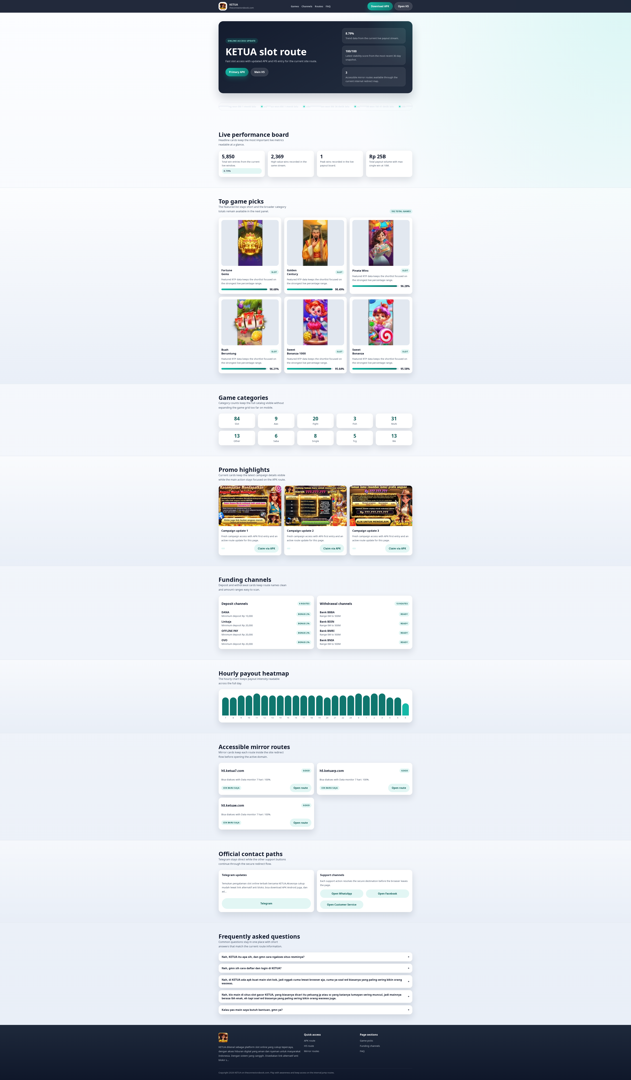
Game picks (366, 1040)
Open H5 (403, 6)
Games (295, 6)
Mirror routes (311, 1051)
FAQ (328, 6)
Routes (319, 6)
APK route (309, 1040)
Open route (300, 787)
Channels (307, 6)
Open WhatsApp (342, 893)
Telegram (266, 903)
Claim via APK (266, 548)
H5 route (309, 1045)
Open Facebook (387, 893)
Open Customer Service (341, 904)
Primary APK (237, 72)
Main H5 (259, 72)
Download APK (380, 6)
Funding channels (370, 1045)
